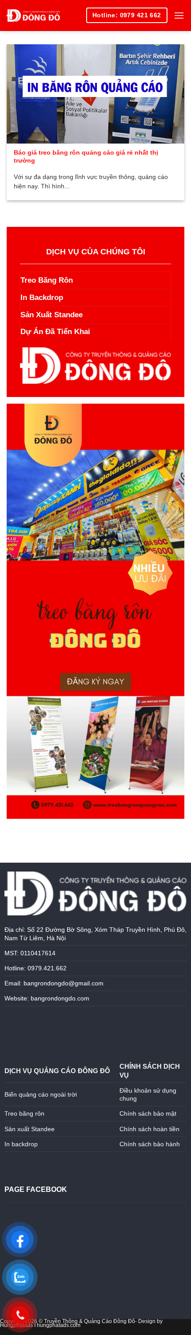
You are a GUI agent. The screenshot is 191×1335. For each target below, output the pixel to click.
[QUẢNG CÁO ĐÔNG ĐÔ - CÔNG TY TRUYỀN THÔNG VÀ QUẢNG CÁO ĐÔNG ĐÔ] (33, 15)
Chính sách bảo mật (147, 1113)
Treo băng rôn (24, 1113)
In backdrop (22, 1144)
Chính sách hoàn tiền (149, 1129)
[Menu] (179, 15)
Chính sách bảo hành (149, 1144)
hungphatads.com (58, 1325)
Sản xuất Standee (29, 1129)
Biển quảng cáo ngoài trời (40, 1094)
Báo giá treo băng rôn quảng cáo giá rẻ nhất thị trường (86, 156)
